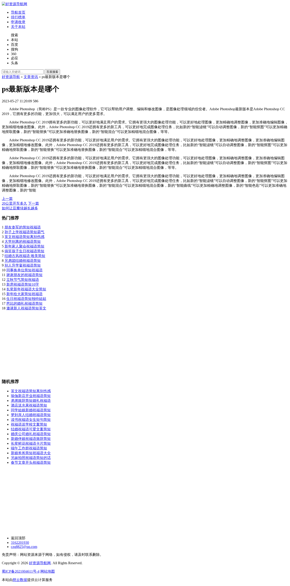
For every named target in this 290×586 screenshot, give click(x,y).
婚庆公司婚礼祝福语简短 (31, 434)
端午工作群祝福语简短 (29, 448)
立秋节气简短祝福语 (22, 280)
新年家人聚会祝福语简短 (24, 246)
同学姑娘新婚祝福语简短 (31, 410)
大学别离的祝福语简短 (23, 241)
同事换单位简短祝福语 (24, 270)
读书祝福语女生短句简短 (31, 420)
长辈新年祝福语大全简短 (26, 289)
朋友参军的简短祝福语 (23, 227)
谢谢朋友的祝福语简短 (24, 275)
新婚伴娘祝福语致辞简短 (31, 439)
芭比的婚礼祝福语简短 (24, 303)
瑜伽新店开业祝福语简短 (31, 396)
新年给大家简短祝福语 (24, 294)
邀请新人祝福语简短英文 (26, 308)
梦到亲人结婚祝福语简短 (31, 415)
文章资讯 (31, 77)
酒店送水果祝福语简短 (29, 405)
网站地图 (47, 571)
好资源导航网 (40, 563)
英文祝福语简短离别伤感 (24, 237)
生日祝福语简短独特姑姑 (26, 299)
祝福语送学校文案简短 (29, 424)
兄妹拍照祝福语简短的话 (31, 458)
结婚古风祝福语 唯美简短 (25, 256)
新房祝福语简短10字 (22, 284)
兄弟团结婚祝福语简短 (23, 260)
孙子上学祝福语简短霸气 (24, 232)
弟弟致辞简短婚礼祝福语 (31, 400)
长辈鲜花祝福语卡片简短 (31, 443)
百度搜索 (52, 72)
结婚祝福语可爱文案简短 (31, 429)
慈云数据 (20, 580)
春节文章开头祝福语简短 (31, 462)
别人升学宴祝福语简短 (23, 265)
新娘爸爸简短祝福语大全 (31, 453)
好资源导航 (11, 77)
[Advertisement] (138, 342)
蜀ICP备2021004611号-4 (20, 571)
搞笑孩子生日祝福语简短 (24, 251)
